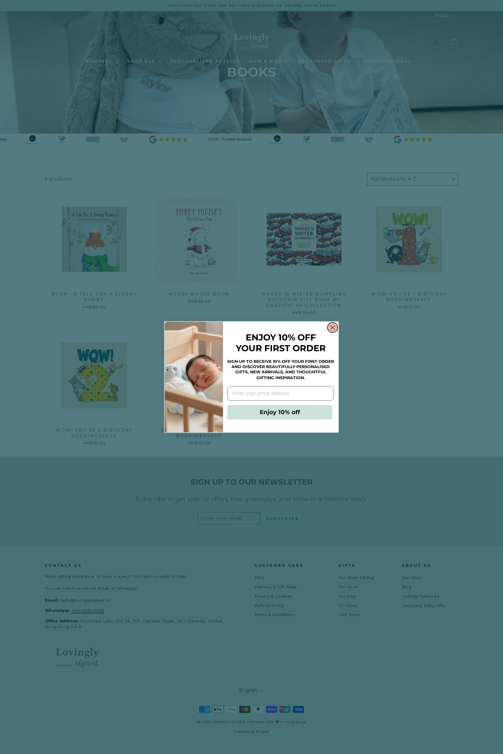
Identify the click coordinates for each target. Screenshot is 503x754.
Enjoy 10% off (280, 412)
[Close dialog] (332, 327)
